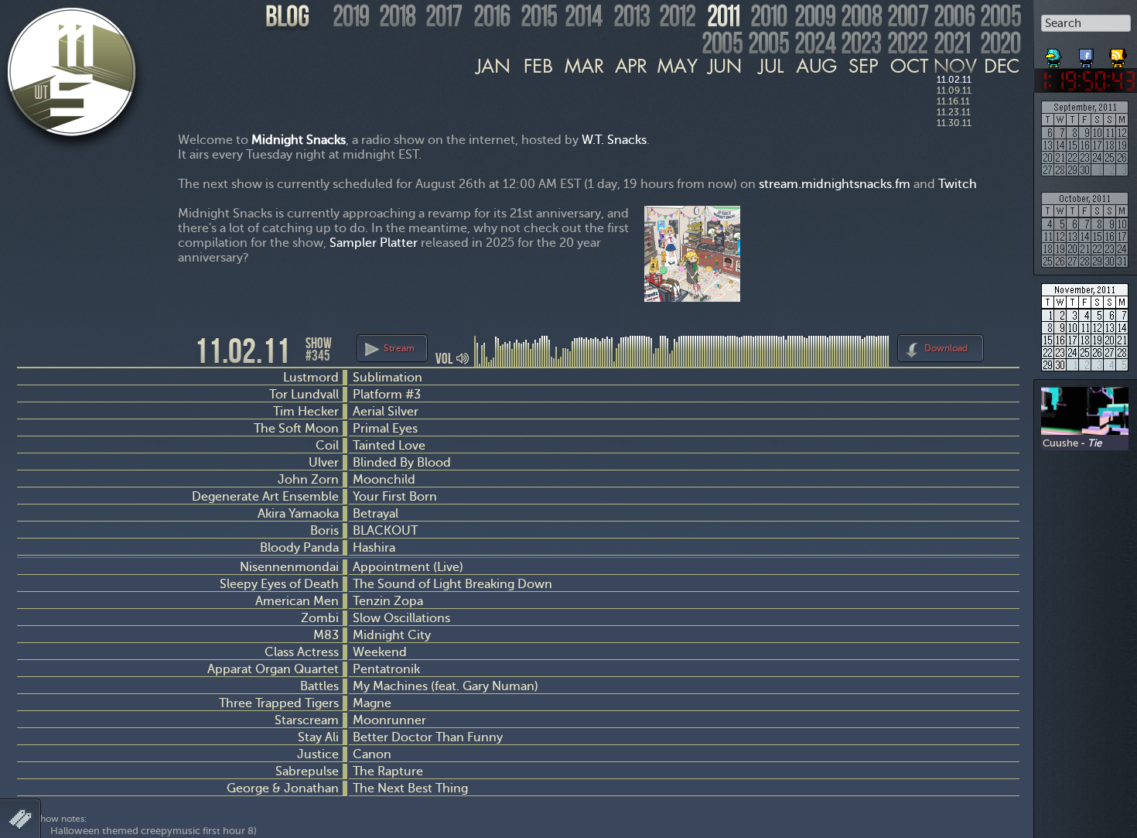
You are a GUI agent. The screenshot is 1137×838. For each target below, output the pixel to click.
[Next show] (1005, 345)
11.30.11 (954, 123)
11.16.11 (953, 101)
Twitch (957, 183)
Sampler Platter (373, 242)
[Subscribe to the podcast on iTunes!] (1119, 52)
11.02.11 (954, 79)
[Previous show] (31, 349)
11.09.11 (954, 90)
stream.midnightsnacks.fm (834, 183)
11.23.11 (954, 112)
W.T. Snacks (614, 139)
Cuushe (1060, 442)
